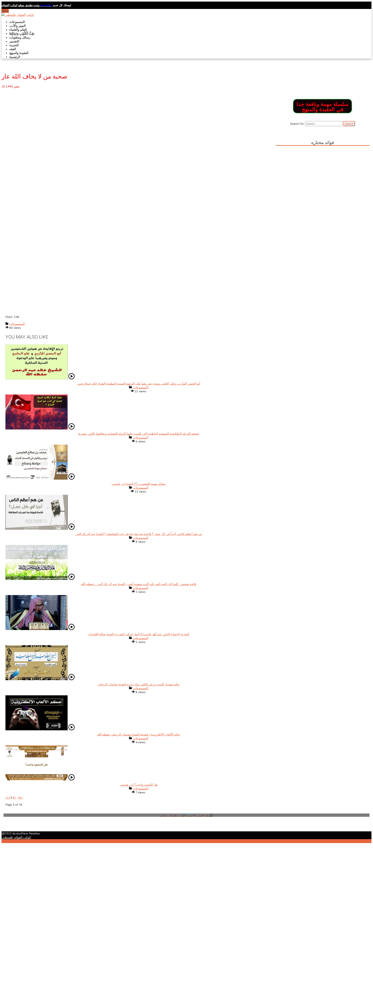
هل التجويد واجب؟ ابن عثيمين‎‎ (138, 784)
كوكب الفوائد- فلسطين (16, 837)
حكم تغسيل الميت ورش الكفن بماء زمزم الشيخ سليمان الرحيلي (139, 684)
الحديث (13, 45)
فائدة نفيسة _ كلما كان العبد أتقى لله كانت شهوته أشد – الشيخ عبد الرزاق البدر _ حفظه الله (138, 584)
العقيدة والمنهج (18, 53)
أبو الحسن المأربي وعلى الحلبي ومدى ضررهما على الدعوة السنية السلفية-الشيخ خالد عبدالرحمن (138, 383)
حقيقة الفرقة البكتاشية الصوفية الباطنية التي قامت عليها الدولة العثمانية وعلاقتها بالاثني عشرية (138, 434)
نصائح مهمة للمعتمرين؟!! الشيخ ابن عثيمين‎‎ (139, 484)
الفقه (12, 49)
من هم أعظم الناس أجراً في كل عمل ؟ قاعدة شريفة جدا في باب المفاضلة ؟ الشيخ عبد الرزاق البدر (138, 534)
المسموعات (17, 22)
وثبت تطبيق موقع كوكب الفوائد (27, 5)
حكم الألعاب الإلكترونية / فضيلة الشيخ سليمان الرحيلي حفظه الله (138, 734)
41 (19, 797)
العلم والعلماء (18, 29)
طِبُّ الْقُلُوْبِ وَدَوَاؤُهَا (22, 33)
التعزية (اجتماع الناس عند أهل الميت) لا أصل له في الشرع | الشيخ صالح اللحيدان (138, 634)
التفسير (14, 41)
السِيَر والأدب (17, 26)
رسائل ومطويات (19, 37)
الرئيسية (14, 57)
